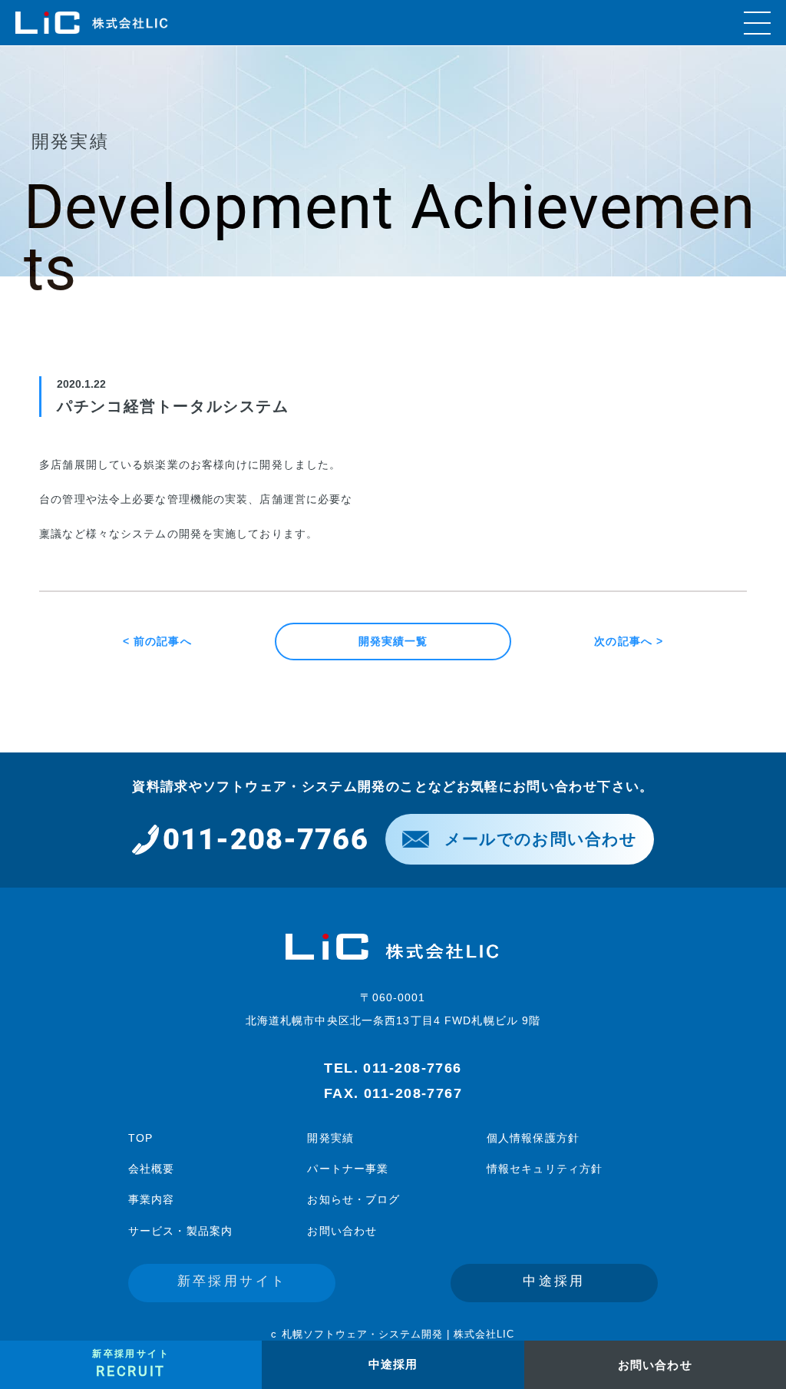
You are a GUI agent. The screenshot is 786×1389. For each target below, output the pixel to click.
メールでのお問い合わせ (540, 839)
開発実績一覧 (393, 641)
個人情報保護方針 (533, 1138)
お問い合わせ (342, 1231)
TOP (140, 1138)
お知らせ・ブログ (353, 1199)
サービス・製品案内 (180, 1231)
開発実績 (330, 1138)
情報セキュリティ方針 (545, 1168)
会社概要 (151, 1168)
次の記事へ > (628, 641)
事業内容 (151, 1199)
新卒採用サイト (232, 1281)
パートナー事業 (347, 1168)
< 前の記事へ (157, 641)
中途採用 (554, 1281)
